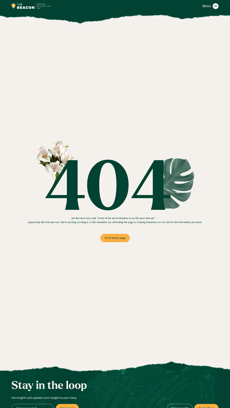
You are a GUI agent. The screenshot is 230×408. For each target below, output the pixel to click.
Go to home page (115, 238)
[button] (210, 6)
